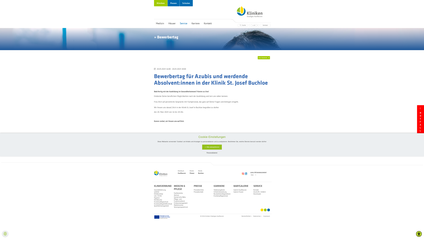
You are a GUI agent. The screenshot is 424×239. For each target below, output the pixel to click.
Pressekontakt (198, 192)
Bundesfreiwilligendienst (222, 194)
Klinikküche (158, 200)
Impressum (266, 216)
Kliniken (161, 3)
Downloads (257, 194)
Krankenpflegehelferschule (163, 204)
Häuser (172, 23)
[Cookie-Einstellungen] (5, 234)
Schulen (186, 3)
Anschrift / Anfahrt (259, 192)
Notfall (420, 122)
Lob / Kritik (158, 196)
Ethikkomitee (158, 194)
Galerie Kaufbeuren (240, 190)
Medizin (160, 23)
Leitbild (156, 192)
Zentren (176, 195)
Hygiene (157, 198)
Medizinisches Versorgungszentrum (181, 206)
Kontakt (208, 23)
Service (183, 23)
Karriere (196, 23)
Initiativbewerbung (220, 192)
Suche (244, 25)
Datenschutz (257, 216)
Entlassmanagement (180, 203)
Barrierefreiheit (246, 216)
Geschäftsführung (160, 190)
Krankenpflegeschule (161, 202)
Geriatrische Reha (180, 197)
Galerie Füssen (238, 192)
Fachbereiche (178, 193)
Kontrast (265, 25)
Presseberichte (199, 190)
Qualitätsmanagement (161, 206)
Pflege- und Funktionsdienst (179, 200)
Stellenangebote (219, 190)
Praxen (173, 3)
